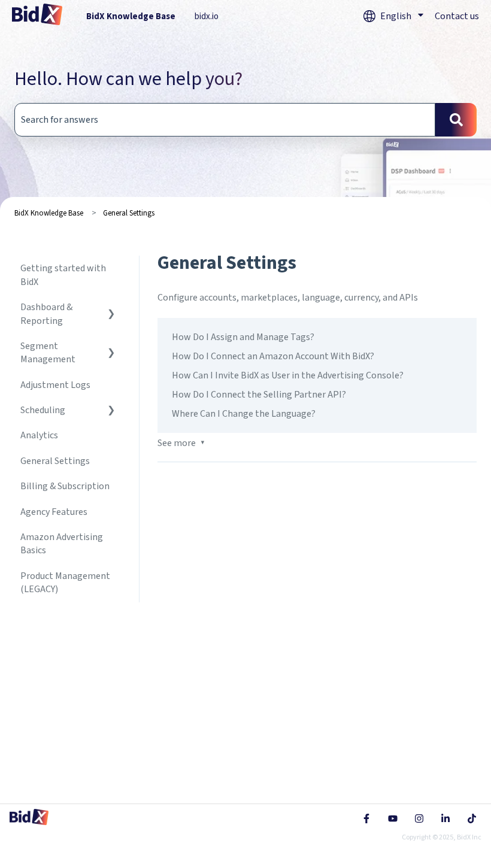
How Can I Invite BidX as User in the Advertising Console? (288, 375)
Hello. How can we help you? (128, 79)
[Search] (456, 120)
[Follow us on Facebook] (366, 818)
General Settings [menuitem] (55, 461)
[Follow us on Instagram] (419, 818)
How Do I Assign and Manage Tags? (243, 337)
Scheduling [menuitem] (42, 410)
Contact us (457, 16)
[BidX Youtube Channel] (392, 818)
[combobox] (224, 120)
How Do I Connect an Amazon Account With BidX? (273, 356)
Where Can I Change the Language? (244, 413)
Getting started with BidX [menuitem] (63, 275)
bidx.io (207, 16)
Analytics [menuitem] (39, 435)
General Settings (128, 213)
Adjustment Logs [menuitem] (55, 385)
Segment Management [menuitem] (47, 352)
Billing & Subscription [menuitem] (65, 486)
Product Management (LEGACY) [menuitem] (65, 582)
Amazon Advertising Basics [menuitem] (61, 543)
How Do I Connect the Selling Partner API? (259, 394)
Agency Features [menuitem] (53, 512)
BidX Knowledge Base (130, 16)
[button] (111, 308)
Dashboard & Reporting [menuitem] (46, 314)
